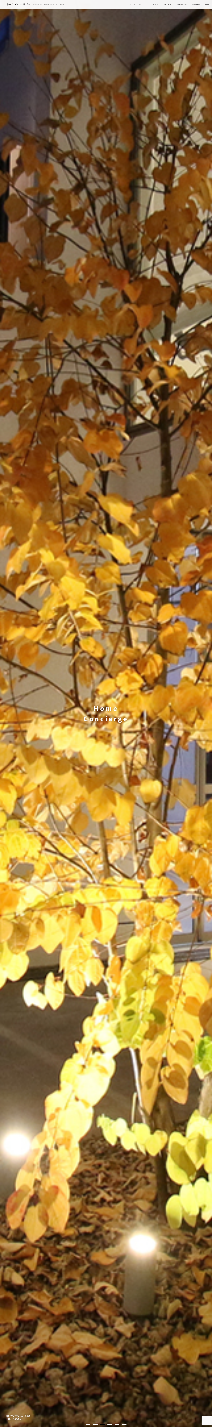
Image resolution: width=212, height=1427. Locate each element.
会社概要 (196, 4)
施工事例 (167, 4)
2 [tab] (95, 1424)
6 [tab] (124, 1424)
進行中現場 (182, 4)
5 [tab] (117, 1424)
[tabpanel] (106, 713)
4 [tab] (109, 1424)
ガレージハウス (136, 4)
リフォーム (153, 4)
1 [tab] (88, 1424)
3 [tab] (102, 1424)
